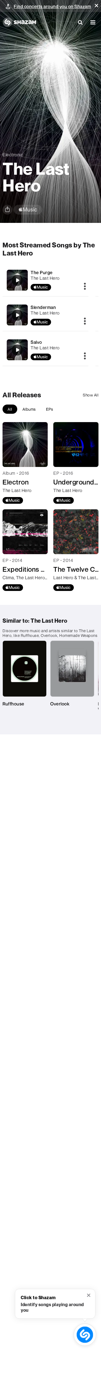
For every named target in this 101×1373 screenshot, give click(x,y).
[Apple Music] (13, 500)
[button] (96, 5)
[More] (84, 287)
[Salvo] (17, 350)
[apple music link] (28, 210)
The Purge (42, 272)
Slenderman (43, 307)
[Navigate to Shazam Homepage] (19, 22)
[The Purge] (17, 280)
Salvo (36, 342)
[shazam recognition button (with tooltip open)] (85, 1334)
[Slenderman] (17, 315)
